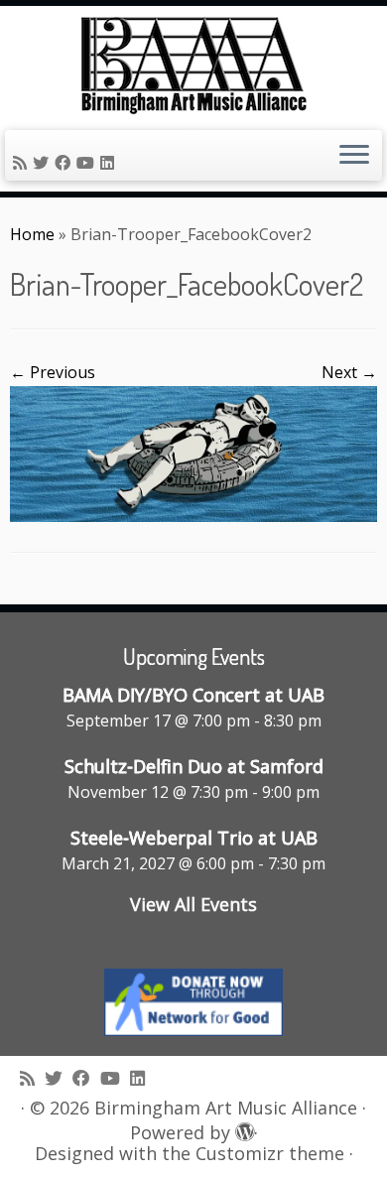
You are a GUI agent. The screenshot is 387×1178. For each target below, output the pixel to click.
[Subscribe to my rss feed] (23, 163)
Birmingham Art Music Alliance (225, 1108)
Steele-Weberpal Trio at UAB (194, 838)
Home (32, 234)
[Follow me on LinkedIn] (110, 163)
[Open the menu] (354, 156)
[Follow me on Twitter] (44, 163)
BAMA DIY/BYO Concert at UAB (193, 695)
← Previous (52, 372)
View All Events (193, 904)
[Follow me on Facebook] (65, 163)
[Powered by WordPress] (242, 1128)
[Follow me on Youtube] (88, 163)
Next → (349, 372)
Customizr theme (269, 1153)
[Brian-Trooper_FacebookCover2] (193, 451)
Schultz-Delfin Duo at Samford (193, 766)
